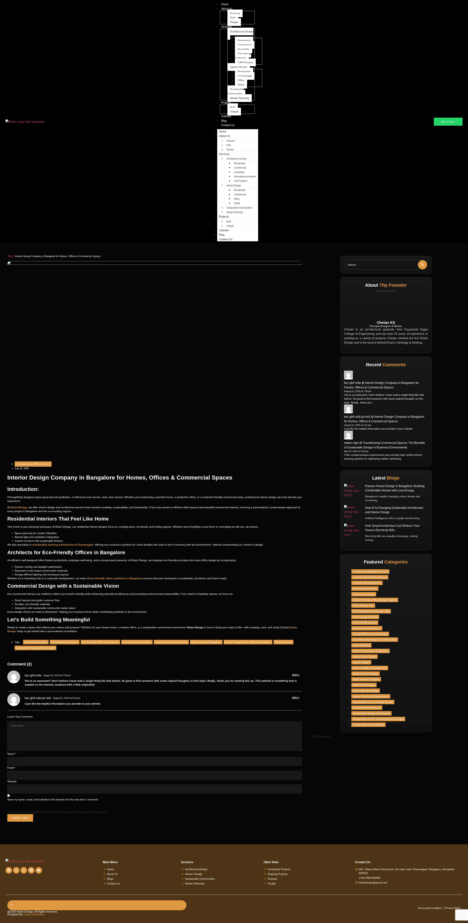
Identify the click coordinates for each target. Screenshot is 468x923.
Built (232, 107)
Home (222, 131)
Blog (224, 120)
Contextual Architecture (64, 642)
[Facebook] (8, 870)
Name (11, 753)
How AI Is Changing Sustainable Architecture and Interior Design (394, 510)
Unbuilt (234, 111)
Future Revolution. (34, 914)
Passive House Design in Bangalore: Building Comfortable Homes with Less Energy (394, 488)
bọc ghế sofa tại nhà (38, 698)
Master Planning (239, 98)
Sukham (226, 116)
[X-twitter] (23, 870)
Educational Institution (243, 55)
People (234, 22)
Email (11, 767)
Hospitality (244, 49)
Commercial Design (36, 642)
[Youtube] (38, 870)
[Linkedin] (31, 870)
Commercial (245, 44)
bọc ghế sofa (33, 675)
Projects (226, 102)
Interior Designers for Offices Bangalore (248, 642)
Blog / (11, 256)
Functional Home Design (137, 642)
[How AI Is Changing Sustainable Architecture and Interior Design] (353, 514)
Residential (244, 40)
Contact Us (228, 125)
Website (12, 781)
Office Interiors (283, 642)
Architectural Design (241, 31)
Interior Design (238, 66)
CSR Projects (245, 62)
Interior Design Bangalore (206, 642)
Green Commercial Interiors (171, 642)
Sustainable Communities (235, 91)
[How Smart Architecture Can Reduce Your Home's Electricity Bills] (353, 533)
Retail (241, 84)
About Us (226, 8)
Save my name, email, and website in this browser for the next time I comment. (53, 799)
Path (232, 17)
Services (226, 26)
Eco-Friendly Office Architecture (100, 642)
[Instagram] (16, 870)
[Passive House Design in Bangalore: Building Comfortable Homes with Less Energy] (353, 493)
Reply (296, 675)
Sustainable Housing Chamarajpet (35, 647)
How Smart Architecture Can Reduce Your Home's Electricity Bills (392, 528)
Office (241, 80)
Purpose (235, 13)
